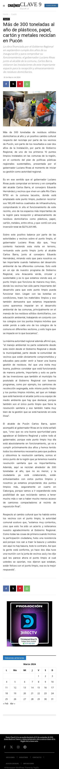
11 (6, 687)
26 (15, 699)
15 (38, 687)
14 (32, 687)
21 (32, 693)
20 (24, 693)
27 (24, 699)
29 (38, 699)
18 (6, 693)
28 (32, 699)
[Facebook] (6, 84)
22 (38, 693)
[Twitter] (11, 747)
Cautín (14, 14)
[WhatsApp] (27, 84)
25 (6, 699)
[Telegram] (24, 747)
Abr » (12, 703)
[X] (13, 84)
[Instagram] (18, 747)
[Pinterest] (20, 84)
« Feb (5, 703)
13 (24, 687)
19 (15, 693)
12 (15, 687)
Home (5, 14)
